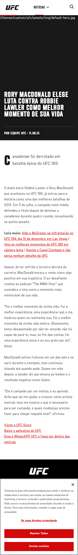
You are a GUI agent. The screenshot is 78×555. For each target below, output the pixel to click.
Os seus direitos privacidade (39, 520)
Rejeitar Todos (39, 533)
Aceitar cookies (39, 546)
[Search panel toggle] (71, 6)
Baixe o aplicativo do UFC (22, 431)
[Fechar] (73, 484)
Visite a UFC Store (17, 425)
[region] (39, 517)
